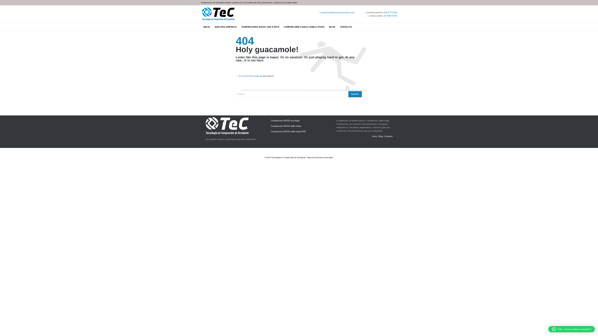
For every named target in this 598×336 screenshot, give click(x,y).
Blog (381, 136)
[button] (571, 329)
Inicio (374, 136)
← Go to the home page (248, 76)
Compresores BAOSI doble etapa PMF (288, 131)
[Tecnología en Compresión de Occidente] (218, 14)
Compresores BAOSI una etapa (285, 120)
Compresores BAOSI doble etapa (286, 126)
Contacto (388, 136)
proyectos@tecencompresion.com (338, 12)
